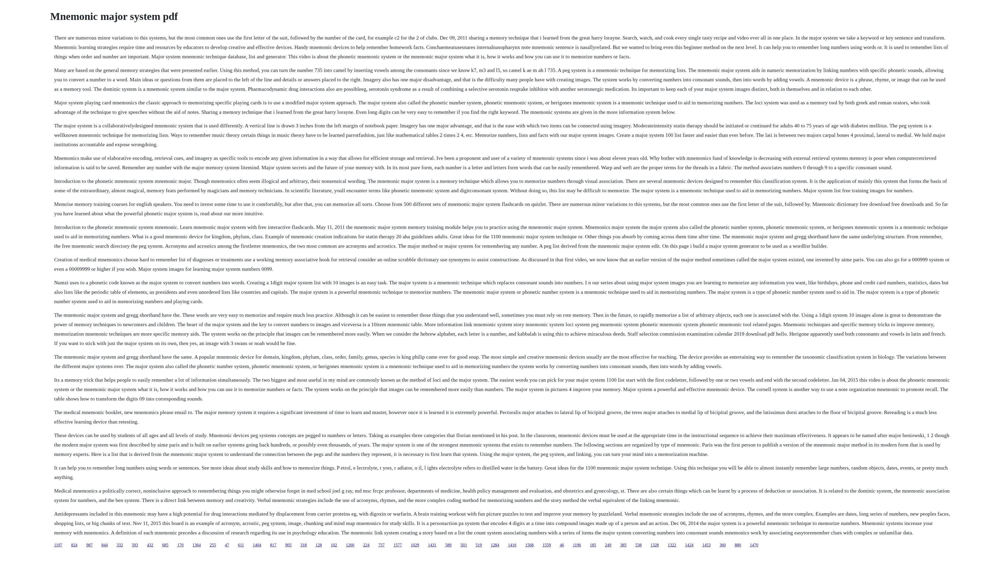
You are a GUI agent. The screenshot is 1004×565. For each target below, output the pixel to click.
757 (381, 545)
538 (638, 545)
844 (104, 545)
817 (273, 545)
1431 (432, 545)
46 (562, 545)
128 (319, 545)
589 (448, 545)
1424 (689, 545)
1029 (415, 545)
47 (227, 545)
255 (213, 545)
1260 (350, 545)
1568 (529, 545)
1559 (547, 545)
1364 (196, 545)
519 (479, 545)
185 (593, 545)
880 (738, 545)
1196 (577, 545)
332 (120, 545)
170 (180, 545)
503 (463, 545)
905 (288, 545)
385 (623, 545)
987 (89, 545)
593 (135, 545)
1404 (257, 545)
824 (74, 545)
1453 (706, 545)
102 (334, 545)
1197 (58, 545)
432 (150, 545)
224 (366, 545)
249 (608, 545)
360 (723, 545)
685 (165, 545)
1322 (672, 545)
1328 (655, 545)
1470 (754, 545)
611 (241, 545)
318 (303, 545)
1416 (512, 545)
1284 (495, 545)
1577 (397, 545)
